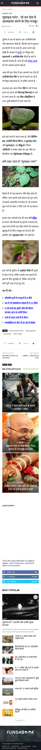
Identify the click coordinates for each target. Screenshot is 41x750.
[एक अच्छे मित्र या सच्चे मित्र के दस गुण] (7, 660)
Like (36, 572)
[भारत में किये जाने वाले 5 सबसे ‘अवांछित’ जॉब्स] (20, 392)
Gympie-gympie (31, 330)
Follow (34, 577)
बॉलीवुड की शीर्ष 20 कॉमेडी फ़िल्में (25, 710)
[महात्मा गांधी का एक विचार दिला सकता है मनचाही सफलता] (20, 433)
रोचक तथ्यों (32, 60)
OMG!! (4, 619)
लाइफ (10, 13)
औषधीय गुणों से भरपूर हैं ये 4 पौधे (18, 297)
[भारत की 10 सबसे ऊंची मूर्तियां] (7, 692)
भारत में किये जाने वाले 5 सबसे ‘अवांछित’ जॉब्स (20, 407)
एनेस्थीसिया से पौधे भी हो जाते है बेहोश (20, 322)
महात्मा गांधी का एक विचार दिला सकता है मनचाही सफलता (20, 447)
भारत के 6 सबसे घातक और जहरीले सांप (25, 637)
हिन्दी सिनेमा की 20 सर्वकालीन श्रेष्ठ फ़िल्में (26, 647)
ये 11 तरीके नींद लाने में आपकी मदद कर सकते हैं (26, 668)
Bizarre (10, 9)
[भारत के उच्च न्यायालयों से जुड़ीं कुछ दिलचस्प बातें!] (7, 681)
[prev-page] (3, 496)
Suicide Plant (7, 334)
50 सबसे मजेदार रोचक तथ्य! (26, 699)
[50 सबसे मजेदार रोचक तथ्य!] (7, 702)
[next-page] (7, 496)
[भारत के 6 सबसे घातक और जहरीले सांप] (7, 639)
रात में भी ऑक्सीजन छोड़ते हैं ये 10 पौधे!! (21, 302)
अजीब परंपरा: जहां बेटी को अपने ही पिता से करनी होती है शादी (20, 487)
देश (20, 402)
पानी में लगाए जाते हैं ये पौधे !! (16, 317)
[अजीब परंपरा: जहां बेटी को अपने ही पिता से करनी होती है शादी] (20, 473)
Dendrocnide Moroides (16, 330)
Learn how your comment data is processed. (18, 564)
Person (20, 442)
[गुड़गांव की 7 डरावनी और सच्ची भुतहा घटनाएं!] (20, 607)
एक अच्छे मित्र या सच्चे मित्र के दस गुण (26, 658)
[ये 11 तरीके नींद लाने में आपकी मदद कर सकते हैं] (7, 671)
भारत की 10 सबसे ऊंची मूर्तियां (26, 688)
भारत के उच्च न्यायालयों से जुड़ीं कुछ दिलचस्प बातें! (27, 679)
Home (4, 9)
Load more (19, 720)
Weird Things (18, 334)
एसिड (34, 217)
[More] (33, 32)
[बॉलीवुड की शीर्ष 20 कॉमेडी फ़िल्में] (7, 713)
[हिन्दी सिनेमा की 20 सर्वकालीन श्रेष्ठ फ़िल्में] (7, 649)
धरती (19, 52)
